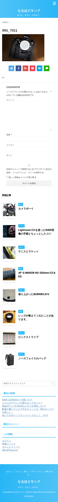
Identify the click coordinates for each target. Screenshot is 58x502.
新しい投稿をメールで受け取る (22, 177)
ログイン (6, 440)
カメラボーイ (26, 208)
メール (10, 145)
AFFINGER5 (28, 496)
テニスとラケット (28, 251)
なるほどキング (29, 10)
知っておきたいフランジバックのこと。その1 (25, 415)
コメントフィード (11, 446)
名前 (9, 134)
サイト (9, 155)
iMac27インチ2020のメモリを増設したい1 (24, 405)
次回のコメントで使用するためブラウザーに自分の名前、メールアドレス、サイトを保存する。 (29, 171)
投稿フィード (9, 443)
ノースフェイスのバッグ (32, 358)
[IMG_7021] (39, 68)
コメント (10, 100)
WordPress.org (10, 450)
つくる (17, 471)
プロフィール (36, 471)
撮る (25, 471)
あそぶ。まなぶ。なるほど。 (29, 487)
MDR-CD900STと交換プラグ (17, 399)
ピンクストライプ (28, 336)
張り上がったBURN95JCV (33, 294)
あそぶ (8, 471)
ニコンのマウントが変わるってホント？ (22, 402)
